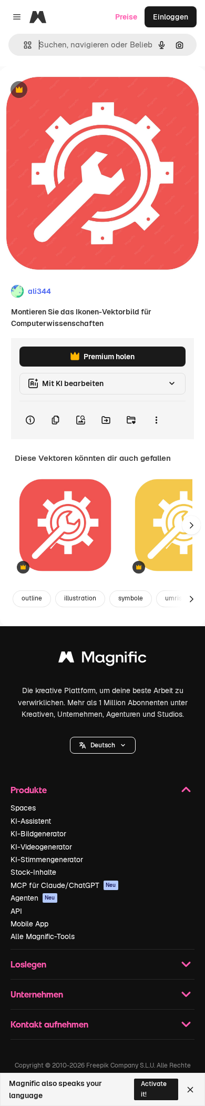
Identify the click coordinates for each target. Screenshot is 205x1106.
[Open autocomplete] (23, 45)
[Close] (190, 1089)
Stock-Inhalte (33, 872)
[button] (103, 745)
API (16, 911)
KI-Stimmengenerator (47, 859)
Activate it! (154, 1089)
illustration (80, 598)
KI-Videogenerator (41, 847)
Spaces (23, 808)
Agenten (33, 898)
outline (32, 598)
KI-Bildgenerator (38, 833)
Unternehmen (37, 994)
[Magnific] (102, 659)
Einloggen (170, 17)
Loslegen (28, 964)
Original (67, 90)
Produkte (29, 789)
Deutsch (102, 745)
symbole (130, 598)
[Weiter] (191, 525)
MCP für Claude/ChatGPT (63, 885)
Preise (126, 17)
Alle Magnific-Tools (43, 936)
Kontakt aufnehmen (49, 1024)
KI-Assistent (31, 821)
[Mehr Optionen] (156, 420)
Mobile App (29, 924)
